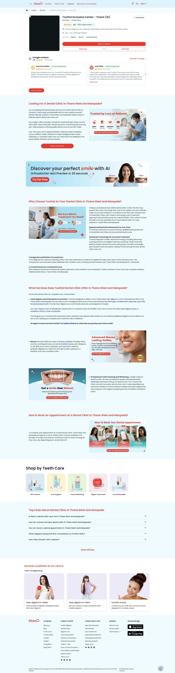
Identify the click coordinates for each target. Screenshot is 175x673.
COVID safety (48, 635)
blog (45, 629)
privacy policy (114, 629)
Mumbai (42, 10)
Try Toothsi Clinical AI (69, 323)
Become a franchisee (86, 4)
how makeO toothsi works (70, 650)
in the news (48, 632)
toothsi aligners (66, 625)
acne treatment (91, 632)
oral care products (67, 635)
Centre (70, 4)
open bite (141, 301)
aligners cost (65, 632)
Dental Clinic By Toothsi (38, 115)
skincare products (91, 641)
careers (46, 638)
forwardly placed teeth (39, 304)
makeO (46, 641)
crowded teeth (122, 301)
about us (47, 625)
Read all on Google (137, 59)
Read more (93, 82)
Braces (62, 341)
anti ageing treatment (93, 638)
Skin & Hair (59, 4)
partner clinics (66, 654)
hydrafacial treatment (93, 635)
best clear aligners (109, 299)
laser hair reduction (92, 625)
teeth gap (111, 301)
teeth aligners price (128, 309)
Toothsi (48, 4)
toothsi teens (65, 629)
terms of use (113, 625)
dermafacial (89, 629)
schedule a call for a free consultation (45, 311)
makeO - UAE (65, 644)
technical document (68, 641)
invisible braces (67, 344)
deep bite (133, 301)
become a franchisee (68, 638)
